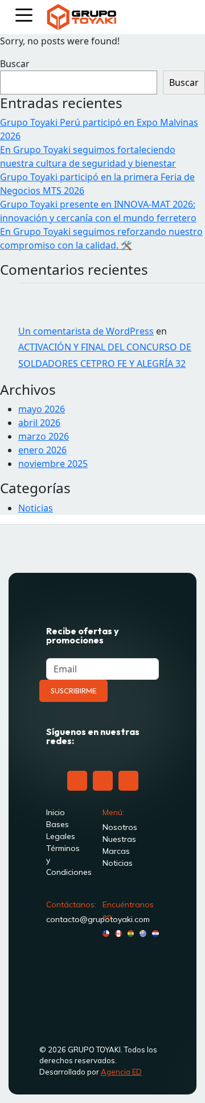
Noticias (35, 508)
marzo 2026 (43, 436)
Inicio (55, 812)
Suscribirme (73, 690)
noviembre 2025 (53, 463)
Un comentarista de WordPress (86, 331)
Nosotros (119, 827)
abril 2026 (39, 422)
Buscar (15, 63)
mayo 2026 (41, 409)
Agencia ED (121, 1071)
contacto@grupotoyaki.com (98, 919)
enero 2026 (42, 450)
